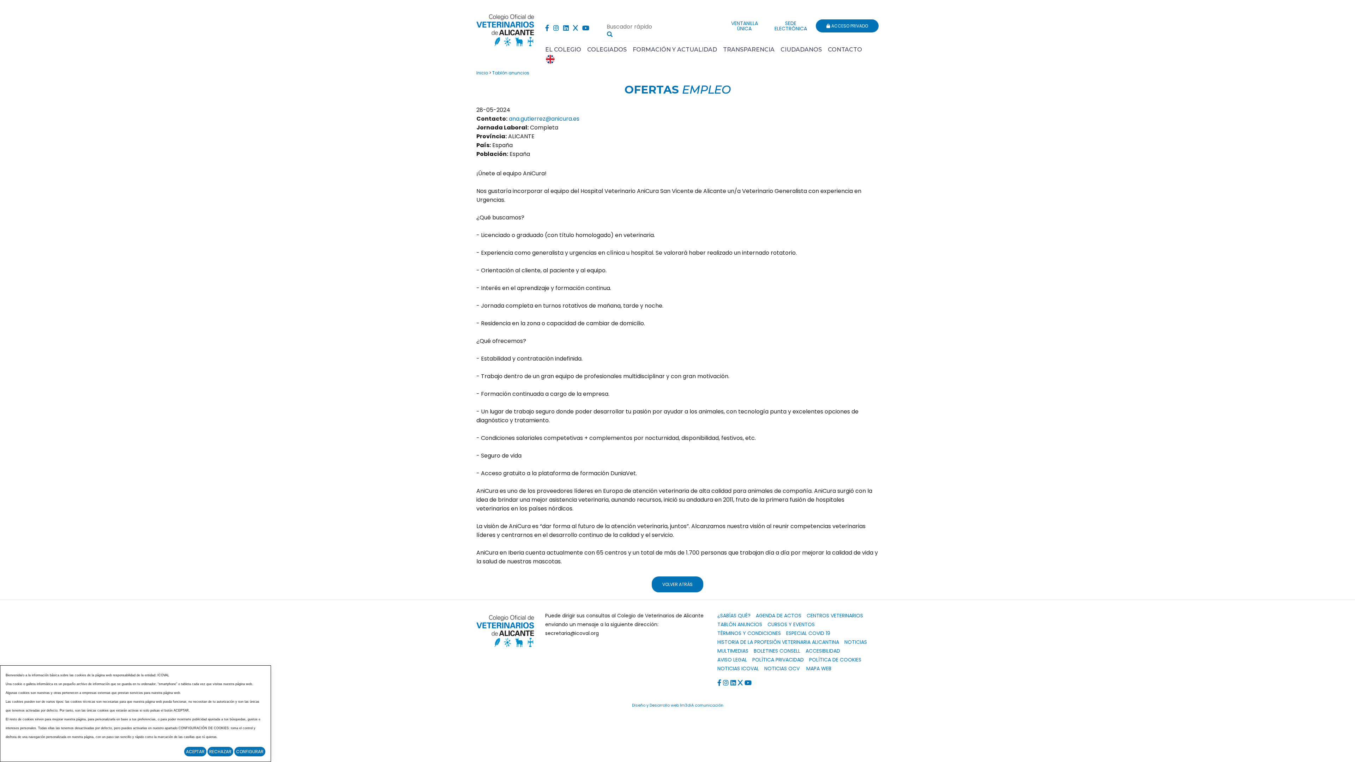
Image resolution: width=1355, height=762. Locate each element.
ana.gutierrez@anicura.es (544, 119)
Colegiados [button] (607, 49)
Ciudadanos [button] (801, 49)
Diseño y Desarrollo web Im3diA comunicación (677, 705)
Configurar (250, 752)
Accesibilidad (823, 650)
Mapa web (818, 668)
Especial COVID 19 (808, 633)
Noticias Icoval (738, 668)
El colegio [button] (563, 49)
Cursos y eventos (791, 624)
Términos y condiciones (749, 633)
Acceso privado (849, 26)
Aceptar (195, 752)
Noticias (855, 642)
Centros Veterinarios (835, 615)
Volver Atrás (677, 584)
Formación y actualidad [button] (675, 49)
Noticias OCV (782, 668)
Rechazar (220, 752)
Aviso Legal (732, 659)
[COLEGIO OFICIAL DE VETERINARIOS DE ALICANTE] (505, 28)
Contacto (845, 49)
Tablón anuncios (510, 73)
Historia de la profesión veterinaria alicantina (778, 642)
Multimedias (732, 650)
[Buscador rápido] (610, 34)
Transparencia (749, 49)
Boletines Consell (777, 650)
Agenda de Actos (778, 615)
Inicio (482, 73)
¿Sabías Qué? (734, 615)
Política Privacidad (778, 659)
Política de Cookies (835, 659)
